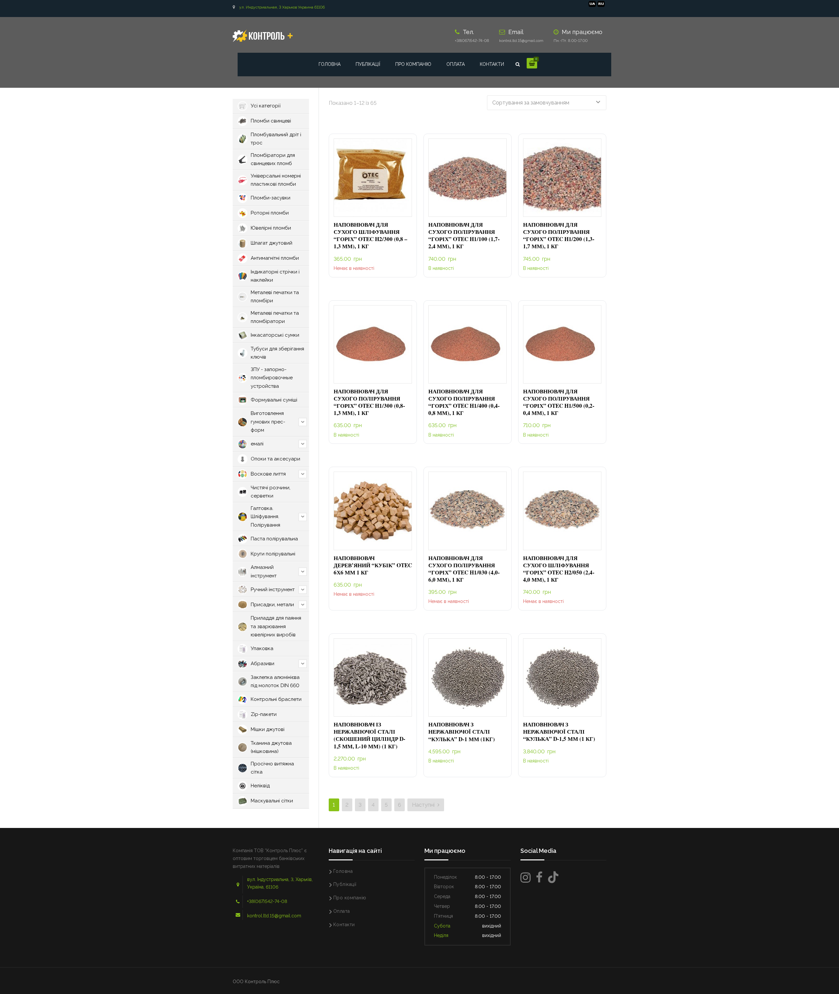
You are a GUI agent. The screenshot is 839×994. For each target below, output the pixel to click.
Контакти (492, 64)
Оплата (455, 64)
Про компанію (413, 64)
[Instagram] (525, 878)
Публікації (368, 64)
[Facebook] (539, 878)
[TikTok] (553, 878)
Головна (330, 64)
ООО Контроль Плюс (256, 981)
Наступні (424, 805)
